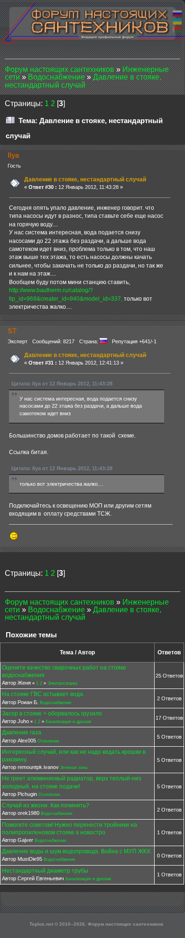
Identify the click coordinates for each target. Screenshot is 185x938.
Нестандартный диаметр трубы (45, 870)
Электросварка (62, 683)
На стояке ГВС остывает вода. (43, 694)
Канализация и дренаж (68, 721)
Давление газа (21, 732)
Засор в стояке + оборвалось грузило (52, 713)
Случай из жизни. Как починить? (45, 805)
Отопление (48, 741)
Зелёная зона (73, 767)
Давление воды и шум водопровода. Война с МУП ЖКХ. (77, 851)
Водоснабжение (56, 702)
